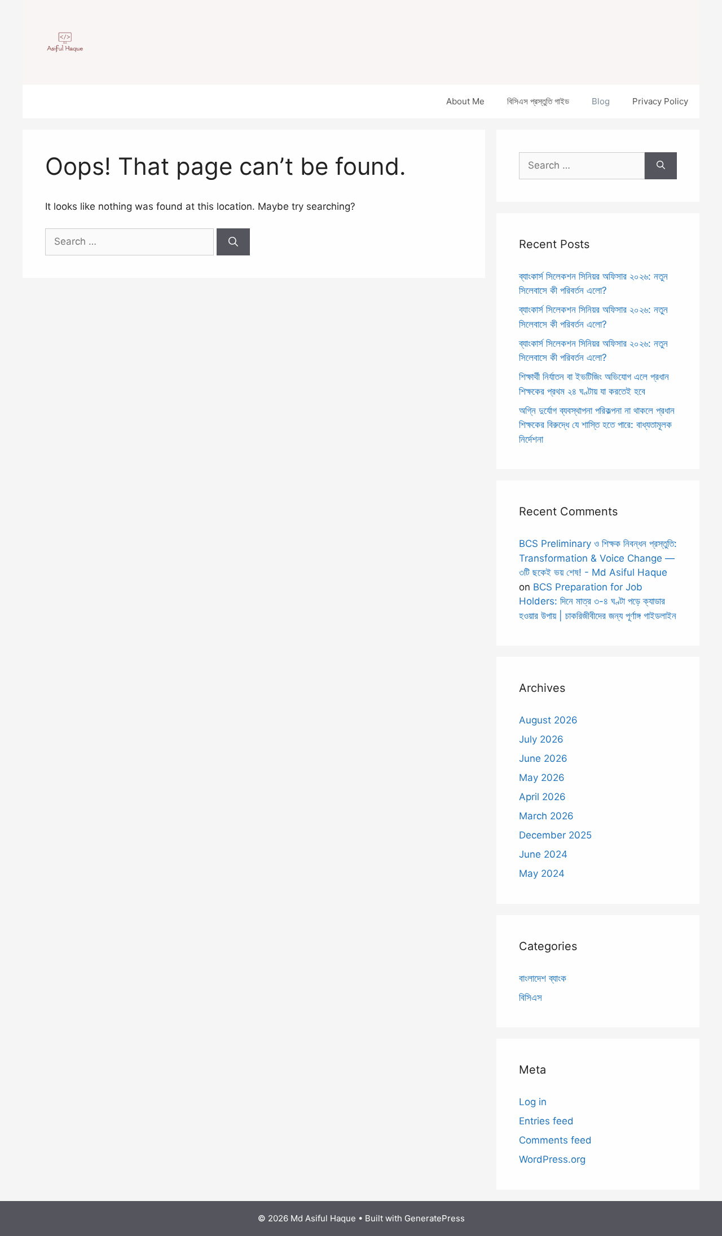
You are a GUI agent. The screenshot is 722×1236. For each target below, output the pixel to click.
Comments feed (555, 1140)
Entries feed (546, 1121)
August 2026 (548, 720)
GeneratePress (434, 1218)
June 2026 (543, 758)
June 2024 (543, 854)
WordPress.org (552, 1159)
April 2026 (542, 796)
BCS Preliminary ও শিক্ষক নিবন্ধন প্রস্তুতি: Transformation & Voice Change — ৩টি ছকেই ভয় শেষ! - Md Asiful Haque (598, 558)
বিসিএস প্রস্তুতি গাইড (538, 101)
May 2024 (542, 873)
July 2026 (541, 739)
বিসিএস (530, 997)
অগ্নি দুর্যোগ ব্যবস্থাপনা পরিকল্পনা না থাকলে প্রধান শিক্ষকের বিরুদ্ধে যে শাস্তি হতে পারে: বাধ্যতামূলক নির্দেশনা (597, 425)
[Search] (233, 241)
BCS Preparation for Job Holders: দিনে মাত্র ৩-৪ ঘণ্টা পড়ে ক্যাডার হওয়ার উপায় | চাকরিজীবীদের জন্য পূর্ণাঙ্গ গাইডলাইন (597, 601)
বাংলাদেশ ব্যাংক (542, 978)
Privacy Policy (660, 101)
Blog (601, 101)
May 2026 (542, 777)
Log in (533, 1101)
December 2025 (555, 835)
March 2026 (546, 816)
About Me (465, 101)
